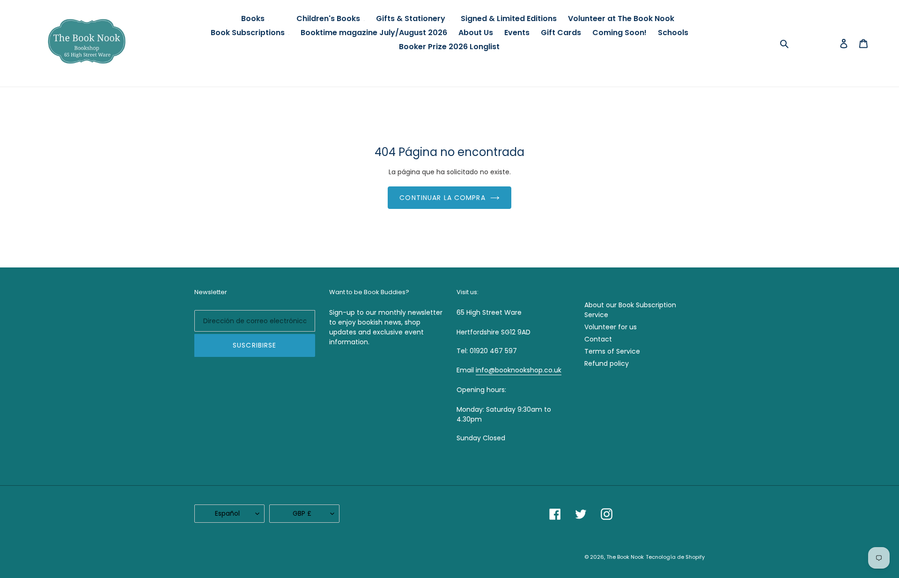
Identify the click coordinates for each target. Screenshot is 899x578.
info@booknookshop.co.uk (518, 370)
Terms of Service (612, 351)
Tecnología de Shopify (675, 557)
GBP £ (302, 513)
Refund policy (606, 363)
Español (227, 513)
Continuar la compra (442, 197)
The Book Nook (625, 557)
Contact (598, 339)
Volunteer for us (610, 327)
